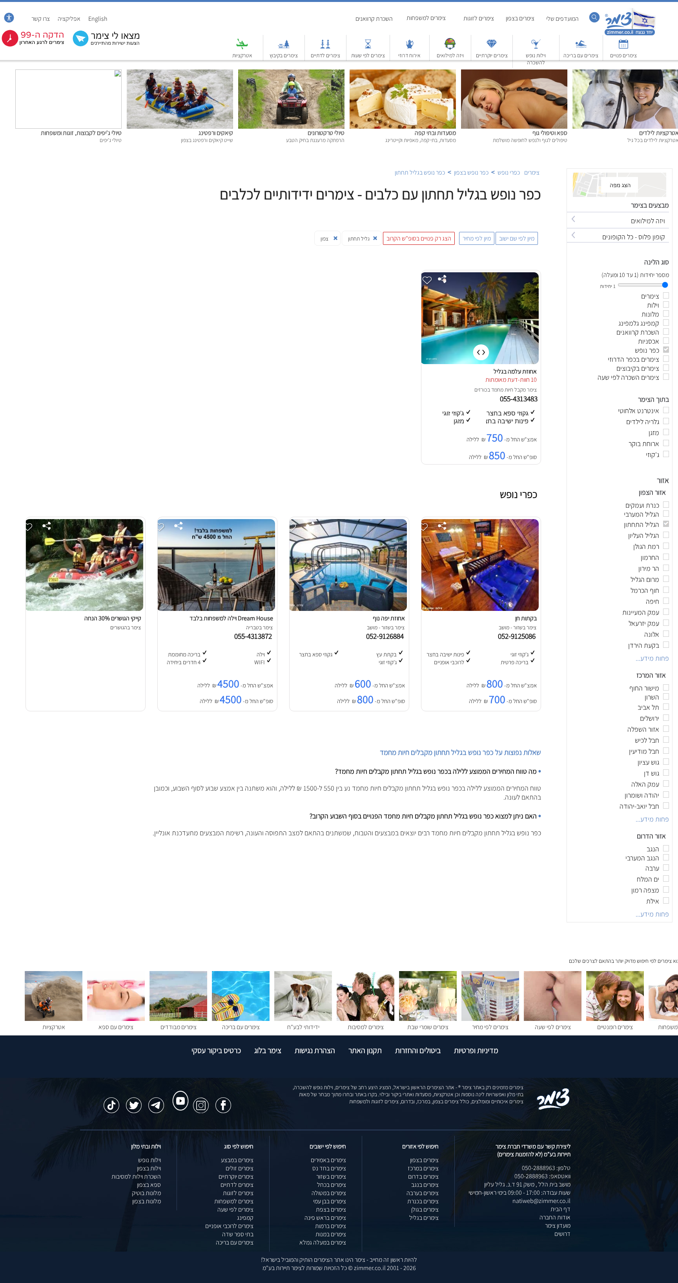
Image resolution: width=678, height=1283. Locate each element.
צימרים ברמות (330, 1226)
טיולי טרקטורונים (326, 133)
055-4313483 (519, 399)
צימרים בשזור (331, 1176)
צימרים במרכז (423, 1168)
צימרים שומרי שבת (427, 1027)
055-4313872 (254, 636)
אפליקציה (69, 19)
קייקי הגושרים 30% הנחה (112, 618)
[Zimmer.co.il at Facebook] (223, 1101)
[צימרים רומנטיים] (615, 1019)
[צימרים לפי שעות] (368, 48)
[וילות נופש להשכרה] (536, 48)
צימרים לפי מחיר (490, 1027)
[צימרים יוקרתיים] (492, 48)
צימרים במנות (330, 1234)
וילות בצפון (149, 1168)
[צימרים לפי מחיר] (490, 1019)
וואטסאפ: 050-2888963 (542, 1176)
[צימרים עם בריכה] (581, 48)
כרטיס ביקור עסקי (216, 1050)
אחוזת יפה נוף (389, 618)
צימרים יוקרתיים (492, 55)
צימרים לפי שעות (368, 55)
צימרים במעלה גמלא (322, 1242)
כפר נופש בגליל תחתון (420, 172)
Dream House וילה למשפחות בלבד (231, 618)
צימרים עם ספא (115, 1027)
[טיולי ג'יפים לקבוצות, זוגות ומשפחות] (68, 73)
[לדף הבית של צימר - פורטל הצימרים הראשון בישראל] (553, 1108)
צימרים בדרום (423, 1176)
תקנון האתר (365, 1050)
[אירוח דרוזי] (410, 48)
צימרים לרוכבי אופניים (229, 1226)
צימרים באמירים (328, 1160)
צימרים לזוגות (478, 18)
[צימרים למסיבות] (365, 1019)
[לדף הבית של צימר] (630, 34)
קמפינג (245, 1218)
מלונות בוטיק (146, 1193)
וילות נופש (149, 1160)
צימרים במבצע (237, 1160)
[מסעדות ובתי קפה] (403, 73)
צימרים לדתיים (325, 55)
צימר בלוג (267, 1050)
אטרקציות (242, 55)
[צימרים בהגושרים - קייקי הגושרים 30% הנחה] (84, 609)
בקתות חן (526, 618)
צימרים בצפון (520, 18)
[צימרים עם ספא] (116, 1019)
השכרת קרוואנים (374, 19)
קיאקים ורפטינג (216, 133)
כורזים (480, 389)
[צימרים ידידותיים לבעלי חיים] (303, 1019)
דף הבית (560, 1209)
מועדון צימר (557, 1225)
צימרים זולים (239, 1168)
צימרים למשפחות (426, 18)
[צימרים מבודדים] (178, 1019)
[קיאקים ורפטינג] (180, 73)
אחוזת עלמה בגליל (515, 371)
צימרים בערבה (422, 1193)
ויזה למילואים (450, 55)
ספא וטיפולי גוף (549, 133)
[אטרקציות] (242, 48)
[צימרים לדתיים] (325, 48)
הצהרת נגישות (315, 1050)
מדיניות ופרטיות (476, 1050)
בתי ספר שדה (237, 1234)
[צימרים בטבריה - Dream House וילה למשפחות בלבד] (216, 609)
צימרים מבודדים (178, 1027)
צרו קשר (40, 19)
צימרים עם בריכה (580, 55)
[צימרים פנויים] (623, 48)
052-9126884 (386, 636)
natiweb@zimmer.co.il (541, 1201)
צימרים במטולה (329, 1193)
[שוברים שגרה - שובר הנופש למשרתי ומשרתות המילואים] (450, 48)
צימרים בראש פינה (325, 1218)
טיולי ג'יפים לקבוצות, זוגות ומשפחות (81, 133)
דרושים (562, 1234)
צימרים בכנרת (423, 1201)
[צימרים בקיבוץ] (284, 48)
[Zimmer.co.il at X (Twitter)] (134, 1101)
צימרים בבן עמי (329, 1201)
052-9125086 (518, 636)
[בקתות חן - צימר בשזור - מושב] (479, 609)
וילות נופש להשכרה (536, 59)
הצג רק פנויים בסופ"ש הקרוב (418, 238)
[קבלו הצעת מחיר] (102, 45)
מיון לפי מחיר (477, 238)
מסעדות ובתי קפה (435, 133)
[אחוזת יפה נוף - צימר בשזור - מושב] (347, 609)
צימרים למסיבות (366, 1027)
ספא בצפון (149, 1185)
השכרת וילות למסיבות (136, 1176)
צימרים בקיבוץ (284, 55)
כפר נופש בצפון (471, 172)
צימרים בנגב (425, 1185)
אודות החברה (554, 1217)
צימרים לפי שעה (553, 1027)
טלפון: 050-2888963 (546, 1168)
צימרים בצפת (331, 1209)
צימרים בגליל (424, 1218)
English (98, 19)
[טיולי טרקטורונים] (291, 73)
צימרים (531, 172)
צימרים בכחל (331, 1185)
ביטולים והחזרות (418, 1050)
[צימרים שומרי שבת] (428, 1019)
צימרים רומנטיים (615, 1027)
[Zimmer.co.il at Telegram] (156, 1101)
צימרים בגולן (425, 1209)
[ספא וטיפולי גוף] (514, 73)
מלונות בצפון (146, 1201)
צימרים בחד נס (329, 1168)
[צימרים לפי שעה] (552, 1019)
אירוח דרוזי (409, 55)
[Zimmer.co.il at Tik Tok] (111, 1101)
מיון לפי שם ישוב (516, 238)
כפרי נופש (509, 172)
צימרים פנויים (623, 55)
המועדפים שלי (562, 19)
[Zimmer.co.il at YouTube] (178, 1093)
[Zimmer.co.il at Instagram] (201, 1101)
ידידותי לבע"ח (303, 1027)
